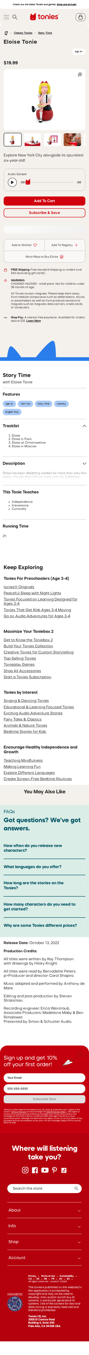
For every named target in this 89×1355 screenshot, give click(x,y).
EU (68, 1278)
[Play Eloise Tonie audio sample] (12, 182)
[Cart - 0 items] (80, 17)
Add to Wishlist (21, 245)
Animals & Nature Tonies (25, 725)
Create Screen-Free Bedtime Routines (38, 779)
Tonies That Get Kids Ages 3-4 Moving (37, 610)
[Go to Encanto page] (15, 1302)
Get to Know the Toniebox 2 (28, 640)
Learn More (33, 320)
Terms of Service (18, 1112)
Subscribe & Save (44, 212)
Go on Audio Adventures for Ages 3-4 (37, 616)
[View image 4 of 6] (72, 139)
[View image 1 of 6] (13, 139)
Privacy (32, 1276)
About (14, 1210)
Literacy (61, 403)
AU (60, 1278)
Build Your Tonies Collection (28, 646)
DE (45, 1278)
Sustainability (67, 1276)
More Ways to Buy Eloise (42, 256)
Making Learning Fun (22, 766)
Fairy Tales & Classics (23, 719)
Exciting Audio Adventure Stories (33, 713)
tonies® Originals (19, 587)
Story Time (45, 33)
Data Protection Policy (56, 1112)
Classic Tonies (23, 33)
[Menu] (6, 17)
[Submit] (76, 1188)
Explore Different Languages (29, 772)
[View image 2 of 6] (33, 139)
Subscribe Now (44, 1099)
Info (12, 1226)
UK (37, 1278)
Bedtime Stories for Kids (25, 731)
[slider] (51, 182)
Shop (13, 1242)
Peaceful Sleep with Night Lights (32, 593)
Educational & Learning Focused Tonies (39, 707)
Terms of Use (48, 1276)
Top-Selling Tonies (20, 658)
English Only (12, 412)
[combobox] (44, 1188)
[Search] (15, 17)
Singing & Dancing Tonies (26, 700)
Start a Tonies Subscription (27, 677)
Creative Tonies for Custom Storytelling (38, 652)
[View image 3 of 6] (52, 139)
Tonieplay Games (19, 664)
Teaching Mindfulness (23, 760)
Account (17, 1258)
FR (53, 1278)
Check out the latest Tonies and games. (44, 4)
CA (30, 1278)
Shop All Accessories (22, 671)
